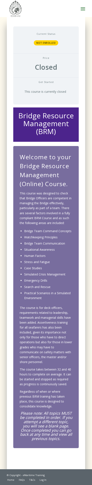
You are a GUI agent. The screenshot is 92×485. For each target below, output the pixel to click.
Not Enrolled (46, 42)
